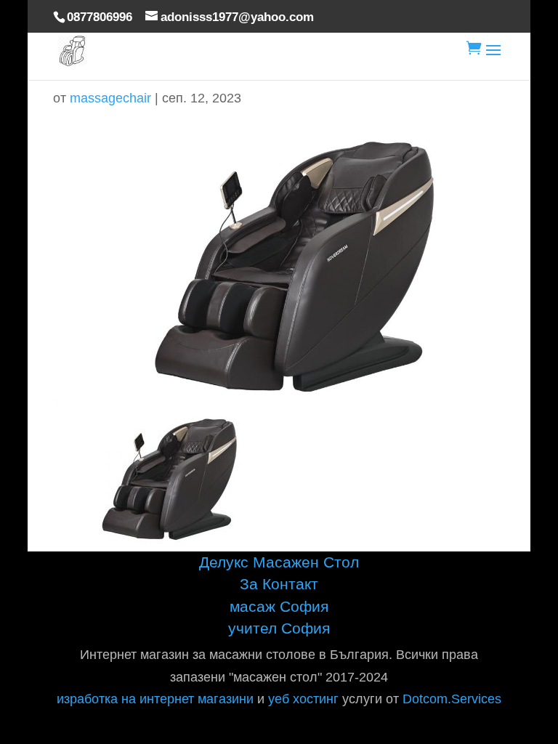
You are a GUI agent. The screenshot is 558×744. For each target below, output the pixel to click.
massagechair (110, 98)
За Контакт (279, 583)
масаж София (279, 606)
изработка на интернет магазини (155, 699)
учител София (279, 628)
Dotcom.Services (452, 699)
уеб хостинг (303, 699)
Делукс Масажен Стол (279, 562)
